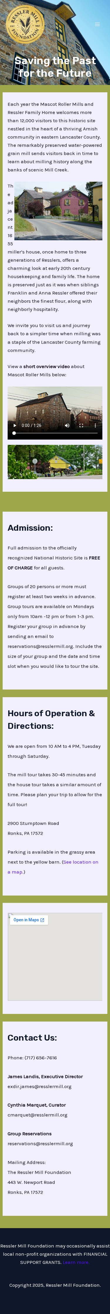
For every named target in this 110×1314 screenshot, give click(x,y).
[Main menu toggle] (97, 24)
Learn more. (76, 1262)
